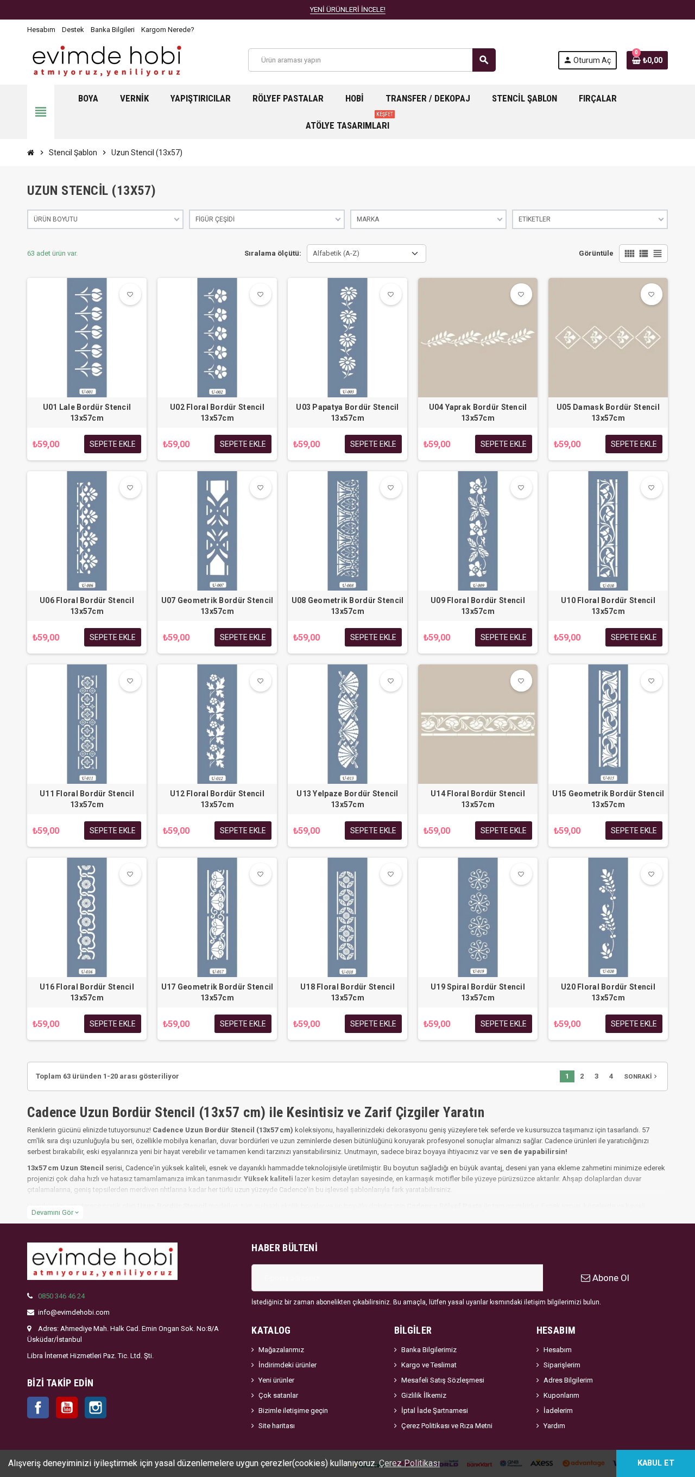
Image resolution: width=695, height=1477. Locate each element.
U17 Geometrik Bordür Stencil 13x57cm (217, 992)
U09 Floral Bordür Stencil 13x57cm (478, 606)
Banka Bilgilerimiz (429, 1350)
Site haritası (276, 1426)
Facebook (38, 1407)
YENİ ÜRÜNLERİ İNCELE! (348, 9)
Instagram (95, 1407)
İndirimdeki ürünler (287, 1365)
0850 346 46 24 (61, 1296)
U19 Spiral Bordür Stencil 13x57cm (478, 992)
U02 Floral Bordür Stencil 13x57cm (217, 412)
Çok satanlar (278, 1395)
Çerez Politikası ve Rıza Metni (446, 1426)
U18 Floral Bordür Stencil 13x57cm (347, 992)
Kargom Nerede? (167, 30)
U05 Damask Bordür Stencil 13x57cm (608, 412)
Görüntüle (596, 253)
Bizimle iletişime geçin (293, 1410)
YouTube (67, 1407)
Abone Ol (609, 1277)
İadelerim (558, 1410)
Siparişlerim (562, 1365)
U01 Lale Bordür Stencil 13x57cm (87, 412)
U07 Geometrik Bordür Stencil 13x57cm (217, 606)
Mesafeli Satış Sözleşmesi (442, 1380)
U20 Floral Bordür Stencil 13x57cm (608, 992)
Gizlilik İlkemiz (423, 1395)
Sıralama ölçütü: (272, 253)
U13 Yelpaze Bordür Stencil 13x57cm (347, 799)
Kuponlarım (561, 1395)
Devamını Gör (55, 1212)
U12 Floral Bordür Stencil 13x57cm (217, 799)
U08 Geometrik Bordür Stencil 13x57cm (348, 606)
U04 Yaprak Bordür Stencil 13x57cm (478, 412)
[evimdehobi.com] (106, 59)
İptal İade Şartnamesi (434, 1410)
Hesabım (41, 30)
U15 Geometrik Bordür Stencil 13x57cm (608, 799)
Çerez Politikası (409, 1463)
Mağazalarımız (281, 1350)
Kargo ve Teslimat (429, 1365)
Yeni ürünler (276, 1380)
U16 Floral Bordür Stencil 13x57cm (87, 992)
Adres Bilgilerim (568, 1380)
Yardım (554, 1426)
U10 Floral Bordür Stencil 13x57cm (608, 606)
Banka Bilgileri (113, 30)
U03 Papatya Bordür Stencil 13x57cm (347, 412)
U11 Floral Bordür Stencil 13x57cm (87, 799)
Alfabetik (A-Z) (336, 253)
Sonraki (641, 1076)
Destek (73, 30)
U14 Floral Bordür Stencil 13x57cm (478, 799)
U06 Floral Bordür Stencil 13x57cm (87, 606)
